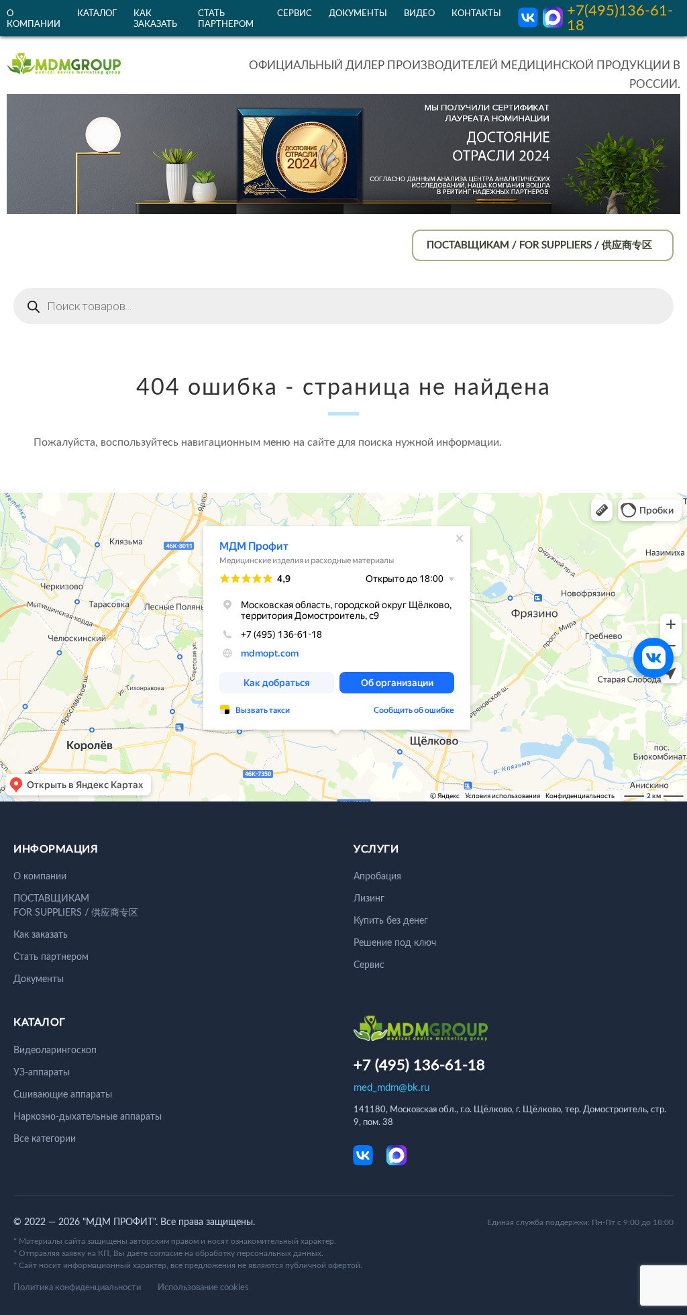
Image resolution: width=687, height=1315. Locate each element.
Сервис (294, 13)
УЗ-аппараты (41, 1072)
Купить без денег (391, 921)
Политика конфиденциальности (77, 1287)
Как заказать (40, 935)
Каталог (97, 13)
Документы (358, 13)
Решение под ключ (395, 943)
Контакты (476, 13)
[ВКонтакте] (653, 658)
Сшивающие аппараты (62, 1095)
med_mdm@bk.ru (391, 1088)
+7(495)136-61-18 (620, 18)
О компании (39, 876)
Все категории (44, 1139)
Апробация (377, 876)
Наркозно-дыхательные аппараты (87, 1117)
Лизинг (369, 899)
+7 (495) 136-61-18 (419, 1065)
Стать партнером (51, 957)
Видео (419, 13)
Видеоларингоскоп (55, 1050)
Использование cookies (203, 1287)
